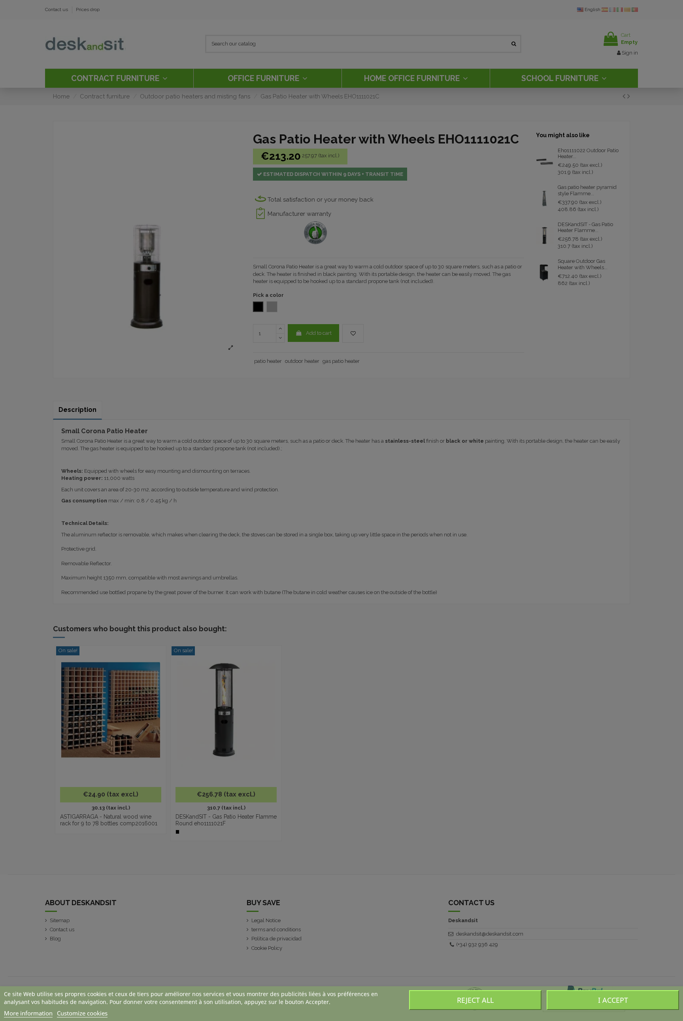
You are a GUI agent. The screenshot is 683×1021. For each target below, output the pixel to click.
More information (28, 1013)
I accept (613, 1000)
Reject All (475, 1000)
